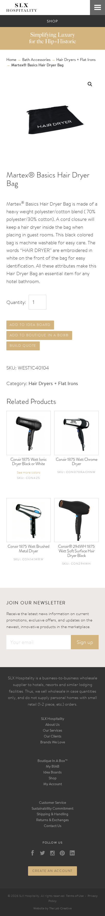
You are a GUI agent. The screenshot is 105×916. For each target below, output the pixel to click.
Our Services (52, 731)
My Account (52, 784)
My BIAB (52, 767)
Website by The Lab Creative (52, 908)
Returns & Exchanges (52, 820)
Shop (53, 778)
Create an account (52, 871)
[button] (90, 84)
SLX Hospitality (52, 719)
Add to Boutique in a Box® (39, 335)
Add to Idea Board (30, 324)
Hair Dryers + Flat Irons (76, 60)
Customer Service (52, 803)
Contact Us (52, 826)
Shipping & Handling (52, 814)
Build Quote (23, 345)
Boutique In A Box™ (52, 761)
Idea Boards (52, 772)
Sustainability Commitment (52, 809)
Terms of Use (75, 896)
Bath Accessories (36, 60)
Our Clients (52, 737)
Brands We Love (52, 742)
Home (11, 60)
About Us (52, 725)
